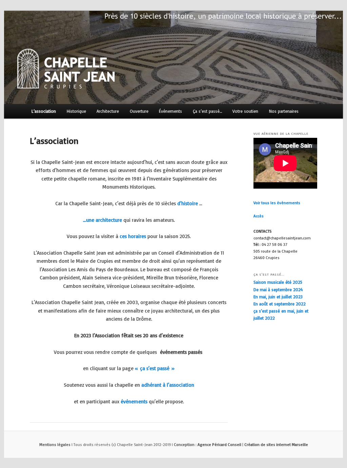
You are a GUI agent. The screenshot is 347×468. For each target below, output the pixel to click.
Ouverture (139, 111)
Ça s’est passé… (207, 111)
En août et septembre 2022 (279, 303)
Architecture (108, 111)
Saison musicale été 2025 (277, 282)
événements (134, 401)
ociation (185, 385)
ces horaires (133, 236)
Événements (170, 111)
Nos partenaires (284, 111)
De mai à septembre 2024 (278, 289)
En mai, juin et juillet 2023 (278, 296)
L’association (44, 111)
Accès (258, 215)
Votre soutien (245, 111)
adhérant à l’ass (158, 385)
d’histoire (187, 203)
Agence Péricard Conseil (219, 444)
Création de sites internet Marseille (276, 444)
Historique (76, 111)
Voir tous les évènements (276, 202)
